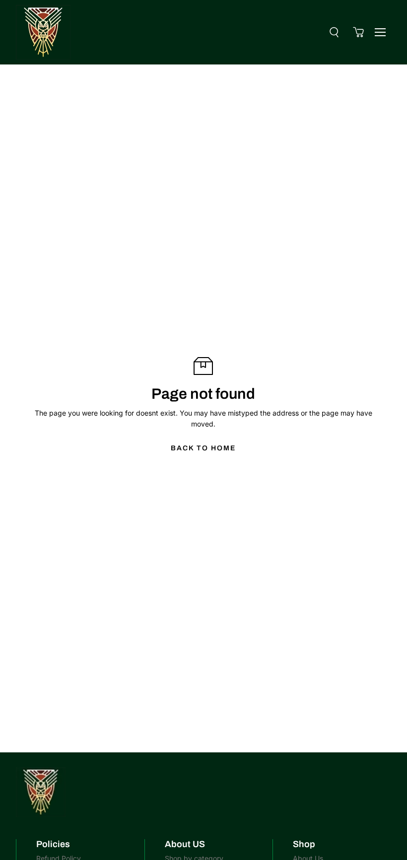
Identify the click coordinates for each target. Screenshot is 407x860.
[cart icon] (358, 32)
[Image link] (203, 792)
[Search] (334, 32)
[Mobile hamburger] (380, 32)
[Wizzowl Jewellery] (43, 32)
